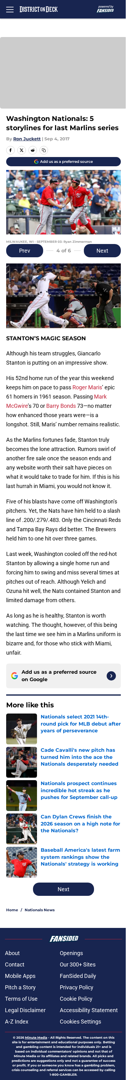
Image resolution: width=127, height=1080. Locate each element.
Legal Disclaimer (25, 1010)
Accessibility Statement (89, 1010)
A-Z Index (16, 1021)
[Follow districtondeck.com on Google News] (111, 676)
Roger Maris (87, 387)
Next (102, 250)
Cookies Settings (80, 1021)
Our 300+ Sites (78, 964)
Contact (14, 964)
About (12, 953)
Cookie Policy (76, 998)
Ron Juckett (27, 139)
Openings (71, 953)
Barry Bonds (61, 406)
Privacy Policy (76, 987)
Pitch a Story (20, 987)
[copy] (43, 150)
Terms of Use (21, 998)
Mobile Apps (20, 976)
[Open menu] (10, 9)
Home (12, 910)
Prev (24, 250)
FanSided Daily (78, 976)
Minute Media (36, 1038)
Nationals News (40, 910)
